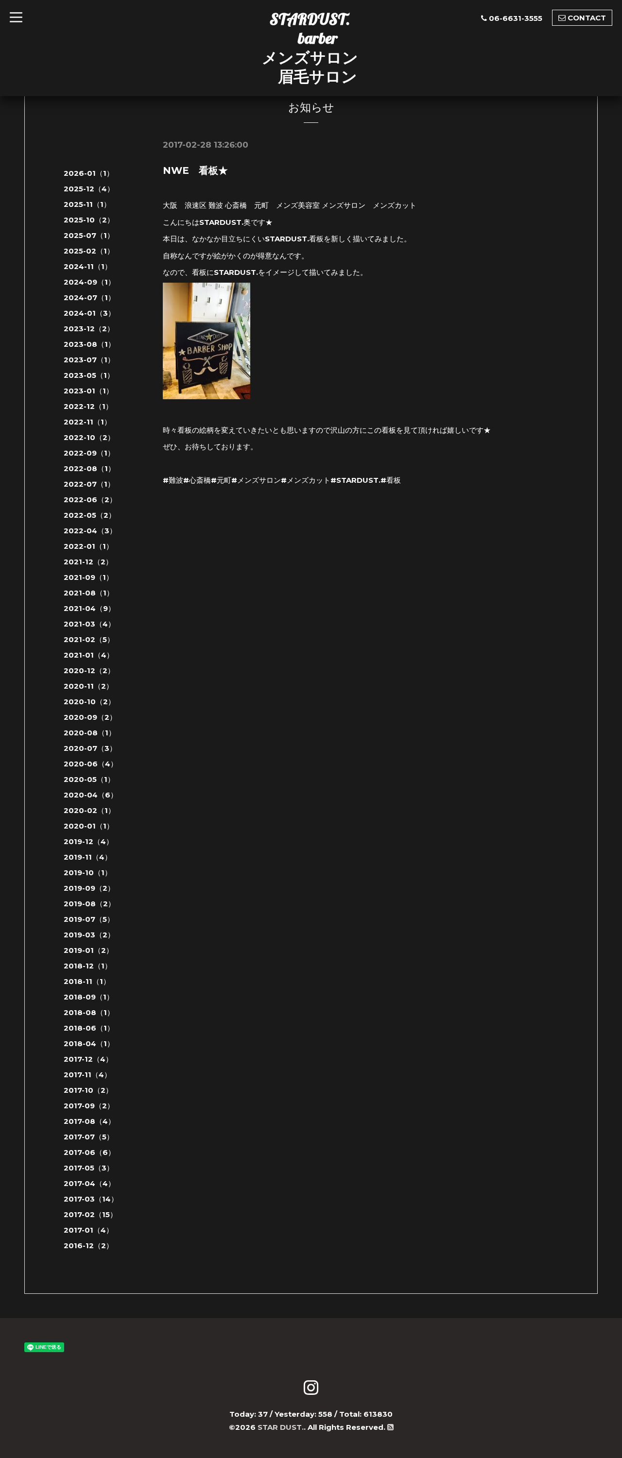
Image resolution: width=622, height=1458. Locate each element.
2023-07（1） (89, 359)
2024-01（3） (89, 313)
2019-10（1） (88, 872)
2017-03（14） (91, 1199)
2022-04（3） (90, 530)
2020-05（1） (89, 779)
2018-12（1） (88, 965)
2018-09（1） (89, 996)
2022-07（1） (89, 484)
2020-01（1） (89, 826)
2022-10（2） (89, 437)
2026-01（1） (89, 173)
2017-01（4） (88, 1230)
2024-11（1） (88, 266)
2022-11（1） (87, 421)
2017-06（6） (89, 1152)
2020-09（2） (90, 717)
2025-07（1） (89, 235)
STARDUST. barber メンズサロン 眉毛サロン (310, 47)
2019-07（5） (89, 919)
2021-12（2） (88, 561)
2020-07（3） (90, 748)
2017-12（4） (88, 1059)
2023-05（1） (89, 375)
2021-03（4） (89, 623)
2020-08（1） (90, 732)
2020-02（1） (89, 810)
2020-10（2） (89, 701)
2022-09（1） (89, 453)
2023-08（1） (89, 344)
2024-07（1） (89, 297)
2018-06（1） (89, 1028)
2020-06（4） (91, 763)
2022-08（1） (89, 468)
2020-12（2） (89, 670)
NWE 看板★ (195, 170)
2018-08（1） (89, 1012)
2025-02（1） (89, 250)
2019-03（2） (89, 934)
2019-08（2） (89, 903)
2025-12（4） (89, 188)
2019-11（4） (88, 857)
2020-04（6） (91, 794)
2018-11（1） (87, 981)
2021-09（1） (88, 577)
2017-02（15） (90, 1214)
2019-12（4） (88, 841)
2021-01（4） (89, 655)
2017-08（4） (89, 1121)
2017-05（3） (89, 1167)
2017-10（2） (88, 1090)
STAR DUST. (281, 1427)
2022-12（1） (88, 406)
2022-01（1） (88, 546)
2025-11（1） (87, 204)
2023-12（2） (89, 328)
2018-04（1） (89, 1043)
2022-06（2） (90, 499)
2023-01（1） (88, 390)
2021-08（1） (89, 592)
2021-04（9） (89, 608)
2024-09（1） (89, 282)
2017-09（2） (89, 1105)
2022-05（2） (90, 515)
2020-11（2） (88, 686)
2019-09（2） (89, 888)
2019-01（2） (88, 950)
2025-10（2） (89, 219)
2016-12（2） (88, 1245)
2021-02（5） (89, 639)
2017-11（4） (87, 1074)
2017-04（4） (89, 1183)
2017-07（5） (89, 1136)
